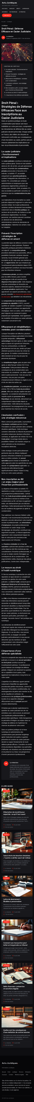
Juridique (25, 8)
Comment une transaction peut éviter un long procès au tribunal (15, 944)
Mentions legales (19, 1074)
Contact (7, 15)
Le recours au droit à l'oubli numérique (16, 92)
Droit (18, 8)
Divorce (5, 12)
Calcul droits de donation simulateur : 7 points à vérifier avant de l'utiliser (16, 857)
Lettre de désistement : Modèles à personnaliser (12, 900)
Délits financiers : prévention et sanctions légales (14, 987)
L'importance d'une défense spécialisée (17, 95)
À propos (22, 12)
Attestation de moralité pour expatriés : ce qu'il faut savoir (14, 813)
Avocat (12, 8)
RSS (27, 1074)
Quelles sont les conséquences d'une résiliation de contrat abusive (16, 1031)
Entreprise (13, 12)
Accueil (5, 8)
